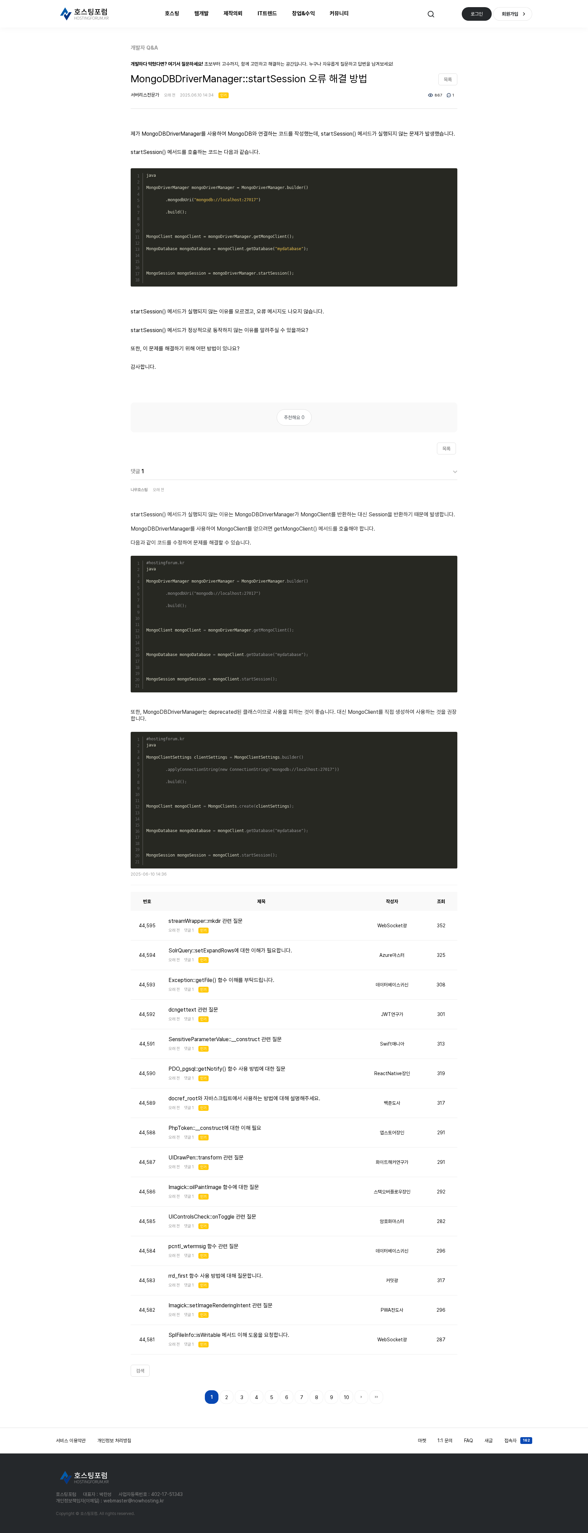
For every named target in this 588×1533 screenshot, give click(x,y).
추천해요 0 (294, 417)
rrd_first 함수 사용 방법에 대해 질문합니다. (215, 1276)
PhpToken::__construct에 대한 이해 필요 (214, 1128)
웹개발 (201, 13)
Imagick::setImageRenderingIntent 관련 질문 (220, 1305)
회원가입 (510, 14)
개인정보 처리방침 (114, 1440)
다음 (361, 1397)
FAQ (468, 1440)
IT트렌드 (267, 13)
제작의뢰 (233, 13)
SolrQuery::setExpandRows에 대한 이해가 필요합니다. (230, 950)
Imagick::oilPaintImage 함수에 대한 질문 (213, 1187)
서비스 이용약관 (71, 1440)
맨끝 (376, 1397)
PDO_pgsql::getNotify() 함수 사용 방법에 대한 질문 (226, 1069)
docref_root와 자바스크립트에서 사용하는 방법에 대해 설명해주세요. (244, 1098)
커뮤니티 (339, 13)
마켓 (422, 1440)
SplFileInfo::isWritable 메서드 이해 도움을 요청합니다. (228, 1335)
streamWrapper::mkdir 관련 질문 (205, 921)
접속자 (517, 1440)
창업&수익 (303, 13)
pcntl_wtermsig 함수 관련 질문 (203, 1246)
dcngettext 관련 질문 (193, 1009)
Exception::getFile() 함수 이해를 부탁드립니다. (221, 980)
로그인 (477, 14)
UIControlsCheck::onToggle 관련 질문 (212, 1216)
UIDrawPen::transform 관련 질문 (206, 1157)
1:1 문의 (445, 1440)
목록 (448, 79)
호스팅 (172, 13)
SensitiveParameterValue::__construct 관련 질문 (225, 1039)
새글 (489, 1440)
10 (346, 1397)
